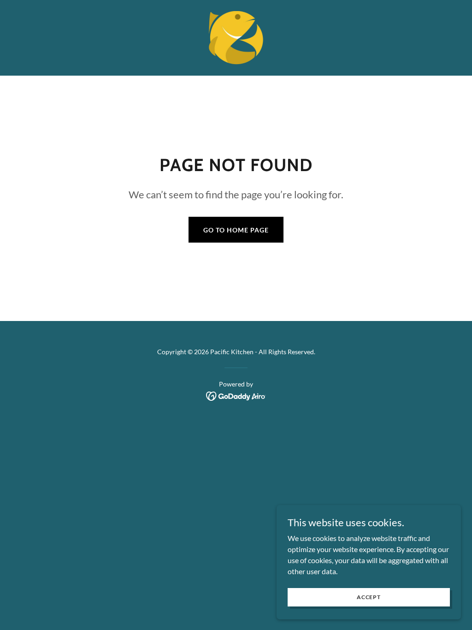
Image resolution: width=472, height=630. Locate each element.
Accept (369, 597)
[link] (236, 36)
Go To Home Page (236, 230)
